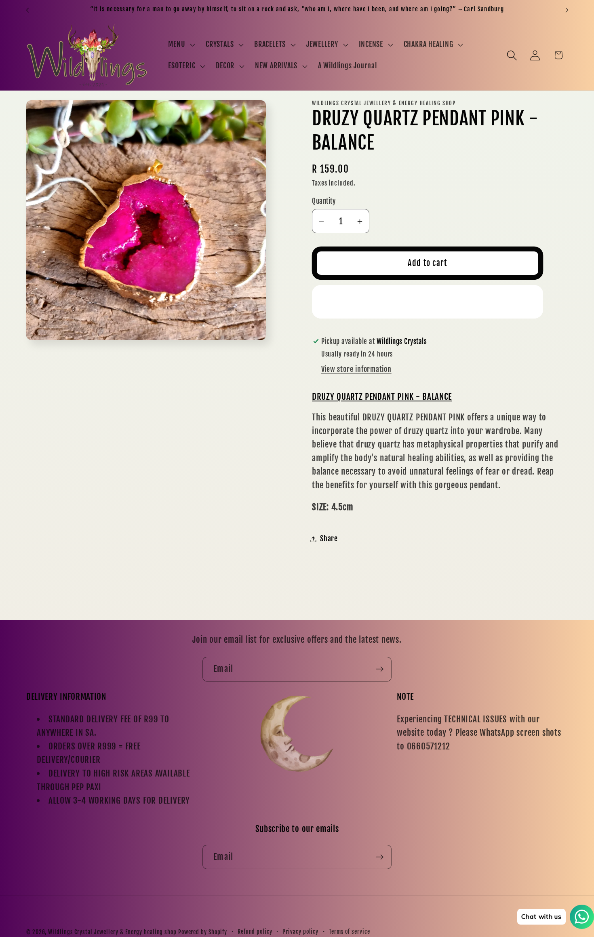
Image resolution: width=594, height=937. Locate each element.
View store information (356, 369)
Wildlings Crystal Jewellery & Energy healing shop (112, 932)
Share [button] (329, 539)
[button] (181, 44)
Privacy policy (300, 931)
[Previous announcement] (27, 10)
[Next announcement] (567, 10)
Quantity (323, 201)
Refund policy (255, 931)
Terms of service (349, 931)
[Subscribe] (379, 669)
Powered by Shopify (202, 932)
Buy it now (428, 302)
